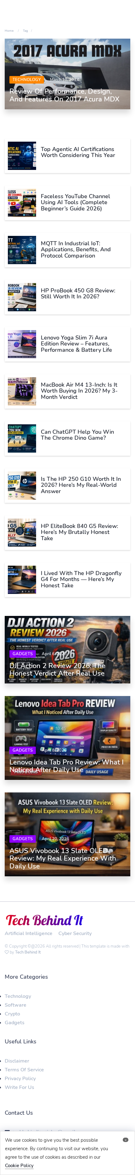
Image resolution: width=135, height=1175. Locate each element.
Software (15, 1005)
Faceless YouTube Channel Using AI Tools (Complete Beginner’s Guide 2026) (75, 203)
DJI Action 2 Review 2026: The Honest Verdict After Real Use (57, 669)
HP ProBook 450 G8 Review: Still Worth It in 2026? (78, 294)
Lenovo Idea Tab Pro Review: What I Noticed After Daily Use (66, 766)
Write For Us (19, 1087)
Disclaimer (17, 1061)
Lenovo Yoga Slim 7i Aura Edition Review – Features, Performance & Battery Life (76, 344)
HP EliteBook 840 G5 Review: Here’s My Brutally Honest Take (79, 532)
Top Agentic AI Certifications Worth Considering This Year (78, 152)
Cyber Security (75, 933)
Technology (27, 80)
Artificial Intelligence (28, 933)
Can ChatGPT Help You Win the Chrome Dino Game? (77, 435)
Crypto (12, 1013)
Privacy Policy (20, 1078)
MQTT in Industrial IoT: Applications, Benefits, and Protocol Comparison (76, 250)
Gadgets (23, 654)
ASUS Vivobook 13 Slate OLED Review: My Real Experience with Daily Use (62, 858)
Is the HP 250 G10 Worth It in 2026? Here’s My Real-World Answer (81, 485)
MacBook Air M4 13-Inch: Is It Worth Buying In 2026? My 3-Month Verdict (79, 391)
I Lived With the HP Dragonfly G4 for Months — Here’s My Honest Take (81, 579)
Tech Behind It (28, 952)
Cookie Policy (19, 1165)
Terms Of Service (24, 1069)
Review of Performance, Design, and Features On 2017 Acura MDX (64, 95)
